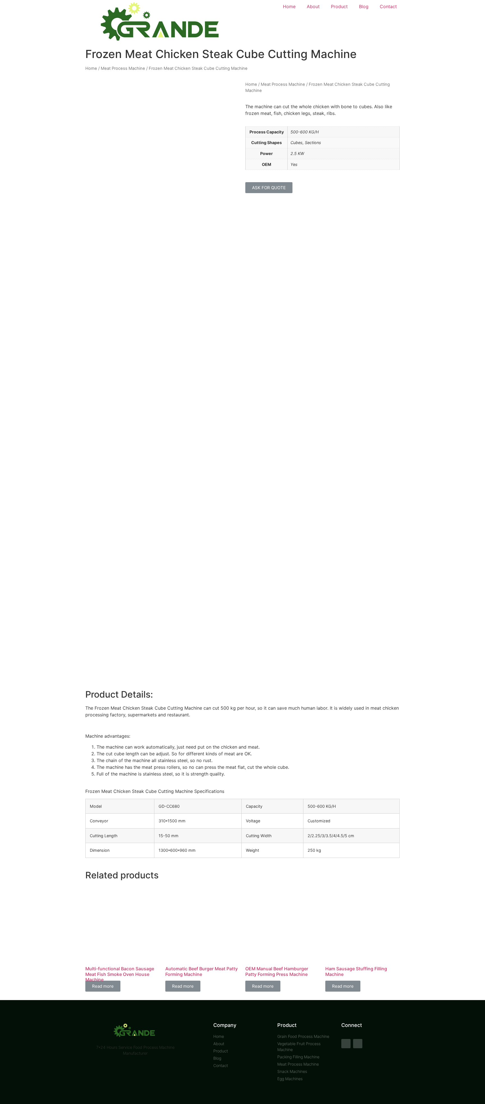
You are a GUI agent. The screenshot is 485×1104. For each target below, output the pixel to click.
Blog (364, 6)
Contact (388, 6)
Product (339, 6)
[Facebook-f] (346, 1043)
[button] (268, 187)
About (313, 6)
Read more (103, 986)
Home (289, 6)
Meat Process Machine (123, 68)
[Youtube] (357, 1043)
